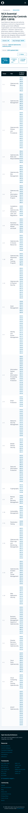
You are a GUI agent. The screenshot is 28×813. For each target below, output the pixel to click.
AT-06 (21, 261)
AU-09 (21, 543)
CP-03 (21, 611)
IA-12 (21, 353)
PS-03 (21, 239)
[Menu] (25, 2)
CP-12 (21, 623)
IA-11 (21, 351)
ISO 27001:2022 (5, 763)
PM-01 (21, 77)
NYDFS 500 (18, 771)
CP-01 (21, 125)
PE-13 (21, 288)
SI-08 (21, 404)
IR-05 (21, 568)
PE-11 (21, 285)
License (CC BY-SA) (6, 794)
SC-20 (21, 418)
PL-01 (21, 87)
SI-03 (21, 389)
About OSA (4, 791)
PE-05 (21, 275)
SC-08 (21, 398)
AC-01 (21, 116)
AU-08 (21, 541)
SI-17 (21, 633)
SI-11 (21, 598)
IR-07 (21, 572)
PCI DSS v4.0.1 (5, 767)
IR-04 (21, 567)
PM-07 (21, 79)
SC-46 (21, 428)
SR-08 (21, 669)
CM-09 (21, 303)
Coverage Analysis (22, 59)
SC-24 (21, 631)
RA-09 (21, 175)
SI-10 (21, 596)
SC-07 (21, 380)
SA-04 (21, 191)
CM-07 (21, 365)
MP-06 (21, 470)
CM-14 (21, 367)
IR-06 (21, 570)
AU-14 (21, 552)
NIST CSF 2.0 (4, 765)
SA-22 (21, 375)
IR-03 (21, 565)
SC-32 (21, 386)
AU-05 (21, 535)
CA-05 (21, 180)
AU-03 (21, 532)
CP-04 (21, 612)
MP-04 (21, 448)
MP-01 (21, 132)
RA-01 (21, 138)
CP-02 (21, 609)
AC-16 (21, 459)
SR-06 (21, 667)
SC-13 (21, 406)
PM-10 (21, 103)
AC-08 (21, 327)
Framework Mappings (7, 750)
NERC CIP (17, 763)
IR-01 (21, 129)
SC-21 (21, 420)
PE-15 (21, 292)
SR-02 (21, 662)
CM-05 (21, 362)
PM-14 (21, 230)
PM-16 (21, 264)
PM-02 (21, 96)
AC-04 (21, 430)
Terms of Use (4, 798)
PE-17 (21, 294)
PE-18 (21, 296)
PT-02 (21, 479)
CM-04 (21, 360)
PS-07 (21, 246)
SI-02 (21, 387)
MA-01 (21, 131)
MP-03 (21, 464)
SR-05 (21, 666)
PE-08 (21, 279)
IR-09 (21, 576)
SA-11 (21, 197)
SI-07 (21, 391)
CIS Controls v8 (5, 769)
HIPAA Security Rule (20, 769)
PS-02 (21, 237)
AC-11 (21, 330)
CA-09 (21, 433)
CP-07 (21, 616)
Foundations (4, 754)
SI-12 (21, 475)
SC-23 (21, 424)
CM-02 (21, 356)
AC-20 (21, 440)
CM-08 (21, 301)
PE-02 (21, 270)
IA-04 (21, 343)
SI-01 (21, 144)
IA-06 (21, 347)
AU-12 (21, 548)
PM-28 (21, 178)
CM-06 (21, 363)
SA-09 (21, 658)
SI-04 (21, 402)
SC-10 (21, 417)
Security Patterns (5, 746)
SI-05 (21, 510)
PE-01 (21, 134)
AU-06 (21, 232)
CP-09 (21, 497)
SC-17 (21, 488)
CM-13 (21, 307)
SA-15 (21, 198)
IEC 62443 (3, 775)
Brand (2, 800)
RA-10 (21, 581)
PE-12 (21, 286)
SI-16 (21, 393)
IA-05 (21, 345)
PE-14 (21, 290)
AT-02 (21, 255)
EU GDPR (17, 767)
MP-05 (21, 450)
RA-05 (21, 171)
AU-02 (21, 530)
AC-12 (21, 332)
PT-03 (21, 481)
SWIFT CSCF (18, 765)
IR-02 (21, 563)
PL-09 (21, 89)
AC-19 (21, 439)
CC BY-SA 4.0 (20, 808)
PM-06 (21, 99)
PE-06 (21, 277)
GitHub (3, 785)
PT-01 (21, 145)
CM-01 (21, 123)
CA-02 (21, 206)
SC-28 (21, 384)
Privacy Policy (4, 796)
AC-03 (21, 319)
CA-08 (21, 226)
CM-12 (21, 305)
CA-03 (21, 431)
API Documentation (6, 787)
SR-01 (21, 147)
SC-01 (21, 142)
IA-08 (21, 349)
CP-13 (21, 625)
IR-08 (21, 574)
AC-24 (21, 338)
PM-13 (21, 105)
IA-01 (21, 127)
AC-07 (21, 325)
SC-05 (21, 411)
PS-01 (21, 136)
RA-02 (21, 167)
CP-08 (21, 618)
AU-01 (21, 120)
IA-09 (21, 704)
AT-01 (21, 118)
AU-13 (21, 550)
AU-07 (21, 539)
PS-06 (21, 244)
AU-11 (21, 546)
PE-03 (21, 272)
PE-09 (21, 281)
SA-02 (21, 187)
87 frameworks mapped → (8, 778)
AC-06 (21, 323)
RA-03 (21, 169)
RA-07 (21, 173)
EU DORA (3, 773)
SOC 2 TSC (4, 771)
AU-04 (21, 533)
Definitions (4, 756)
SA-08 (21, 193)
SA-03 (21, 189)
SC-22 (21, 422)
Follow (22, 54)
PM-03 (21, 98)
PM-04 (21, 182)
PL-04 (21, 213)
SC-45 (21, 558)
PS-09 (21, 158)
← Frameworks (5, 10)
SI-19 (21, 477)
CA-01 (21, 121)
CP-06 (21, 495)
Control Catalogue (6, 748)
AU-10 (21, 545)
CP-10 (21, 499)
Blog (2, 789)
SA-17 (21, 200)
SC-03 (21, 378)
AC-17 (21, 336)
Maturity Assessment (6, 752)
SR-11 (21, 671)
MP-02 (21, 462)
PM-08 (21, 81)
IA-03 (21, 702)
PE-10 (21, 283)
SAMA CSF (17, 773)
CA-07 (21, 208)
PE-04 (21, 273)
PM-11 (21, 85)
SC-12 (21, 484)
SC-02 (21, 376)
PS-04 (21, 241)
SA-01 (21, 140)
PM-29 (21, 90)
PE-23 (21, 298)
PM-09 (21, 83)
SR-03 (21, 664)
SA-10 (21, 195)
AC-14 (21, 334)
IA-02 (21, 341)
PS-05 (21, 242)
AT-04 (21, 259)
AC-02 (21, 317)
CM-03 (21, 358)
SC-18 (21, 382)
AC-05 (21, 321)
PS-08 (21, 248)
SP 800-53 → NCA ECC (14, 60)
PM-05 (21, 308)
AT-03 (21, 257)
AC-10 (21, 329)
